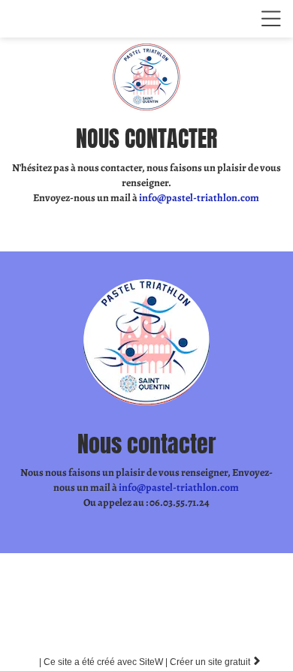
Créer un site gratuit (215, 662)
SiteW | (104, 662)
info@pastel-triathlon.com (200, 198)
